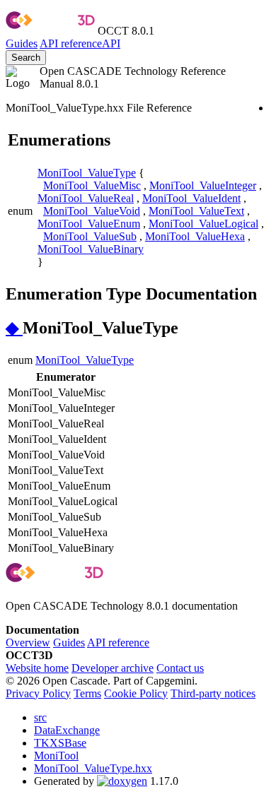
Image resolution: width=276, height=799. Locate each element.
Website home (37, 668)
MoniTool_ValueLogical (203, 224)
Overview (28, 643)
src (40, 717)
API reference (118, 643)
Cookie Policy (136, 693)
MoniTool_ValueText (196, 211)
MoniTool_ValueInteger (202, 185)
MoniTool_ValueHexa (195, 236)
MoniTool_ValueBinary (91, 249)
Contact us (180, 668)
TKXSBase (60, 743)
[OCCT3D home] (50, 31)
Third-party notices (213, 693)
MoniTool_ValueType (87, 173)
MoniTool (56, 756)
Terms (87, 693)
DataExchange (67, 730)
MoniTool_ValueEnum (89, 224)
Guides (22, 43)
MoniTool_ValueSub (90, 236)
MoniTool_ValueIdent (191, 198)
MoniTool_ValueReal (86, 198)
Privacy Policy (38, 693)
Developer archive (112, 668)
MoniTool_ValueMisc (92, 185)
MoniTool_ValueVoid (91, 211)
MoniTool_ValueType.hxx (93, 768)
